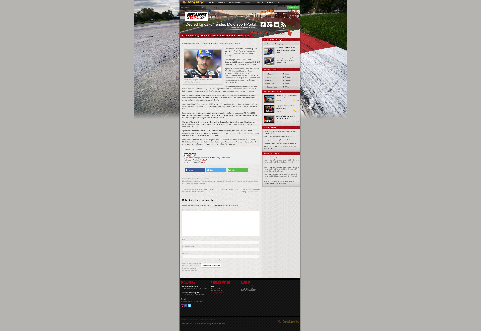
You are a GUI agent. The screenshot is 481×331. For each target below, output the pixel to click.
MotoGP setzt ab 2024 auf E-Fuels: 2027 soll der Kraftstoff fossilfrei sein (280, 170)
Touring (287, 80)
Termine (259, 2)
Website (185, 254)
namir (265, 157)
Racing (197, 43)
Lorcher (206, 179)
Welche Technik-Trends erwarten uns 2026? (277, 137)
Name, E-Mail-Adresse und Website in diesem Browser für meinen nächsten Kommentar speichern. (191, 266)
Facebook (203, 160)
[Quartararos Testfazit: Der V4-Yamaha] (269, 51)
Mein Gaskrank (273, 2)
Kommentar (186, 210)
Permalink (202, 183)
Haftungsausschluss (208, 319)
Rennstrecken (235, 2)
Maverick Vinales (224, 181)
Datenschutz (195, 319)
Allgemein (271, 74)
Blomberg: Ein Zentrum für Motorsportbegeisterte (280, 143)
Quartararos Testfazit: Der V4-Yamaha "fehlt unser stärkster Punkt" (285, 50)
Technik (287, 77)
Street (286, 74)
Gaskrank (270, 77)
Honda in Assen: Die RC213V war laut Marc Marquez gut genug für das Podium (241, 190)
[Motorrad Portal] (193, 2)
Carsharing (273, 157)
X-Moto (287, 83)
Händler (249, 2)
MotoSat (270, 83)
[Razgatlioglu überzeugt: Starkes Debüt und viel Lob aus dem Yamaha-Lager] (269, 61)
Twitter (202, 162)
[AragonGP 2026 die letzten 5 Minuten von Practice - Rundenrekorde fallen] (269, 119)
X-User (287, 87)
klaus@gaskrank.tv (217, 293)
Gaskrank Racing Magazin (276, 44)
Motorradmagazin (188, 43)
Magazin (221, 2)
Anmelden (294, 7)
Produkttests (272, 87)
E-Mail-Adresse (188, 247)
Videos (211, 2)
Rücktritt (233, 181)
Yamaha (239, 181)
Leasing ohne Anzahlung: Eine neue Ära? (277, 140)
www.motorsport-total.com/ (220, 157)
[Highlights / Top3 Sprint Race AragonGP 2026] (269, 109)
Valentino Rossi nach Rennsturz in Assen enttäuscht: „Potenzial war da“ (198, 190)
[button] (195, 170)
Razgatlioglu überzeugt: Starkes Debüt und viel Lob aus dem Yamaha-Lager (286, 60)
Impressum (185, 319)
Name (184, 240)
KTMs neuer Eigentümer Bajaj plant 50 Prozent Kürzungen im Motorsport (279, 182)
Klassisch (270, 80)
